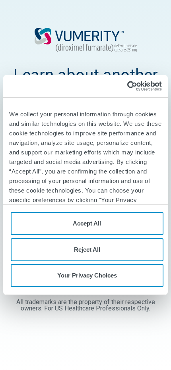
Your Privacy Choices (87, 275)
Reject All (87, 249)
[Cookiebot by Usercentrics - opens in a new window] (127, 86)
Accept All (87, 223)
